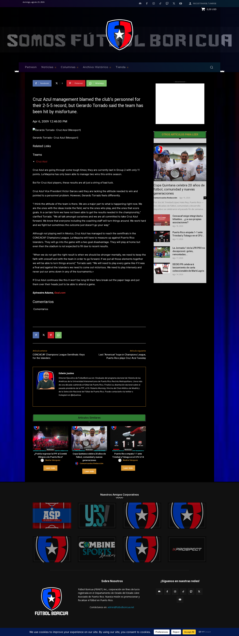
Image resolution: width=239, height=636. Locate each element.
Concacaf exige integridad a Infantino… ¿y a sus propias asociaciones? (188, 219)
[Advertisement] (180, 103)
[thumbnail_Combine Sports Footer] (97, 549)
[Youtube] (180, 3)
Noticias (50, 449)
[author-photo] (43, 460)
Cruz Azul (41, 161)
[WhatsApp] (58, 335)
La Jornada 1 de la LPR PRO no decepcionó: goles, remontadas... (189, 251)
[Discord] (140, 3)
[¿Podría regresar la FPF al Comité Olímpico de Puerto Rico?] (50, 438)
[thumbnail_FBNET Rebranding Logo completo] (142, 516)
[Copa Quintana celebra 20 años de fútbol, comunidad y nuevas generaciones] (89, 438)
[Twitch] (167, 3)
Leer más (50, 468)
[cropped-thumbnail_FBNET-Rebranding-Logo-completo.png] (187, 516)
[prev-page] (156, 281)
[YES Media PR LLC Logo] (97, 516)
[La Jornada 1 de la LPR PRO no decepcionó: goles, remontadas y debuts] (162, 252)
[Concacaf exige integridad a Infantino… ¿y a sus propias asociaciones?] (162, 220)
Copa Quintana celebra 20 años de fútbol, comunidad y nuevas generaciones (89, 457)
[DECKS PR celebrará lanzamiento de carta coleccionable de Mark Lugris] (162, 268)
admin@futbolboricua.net (121, 607)
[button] (211, 67)
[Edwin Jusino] (45, 386)
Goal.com (60, 292)
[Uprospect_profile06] (187, 549)
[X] (174, 3)
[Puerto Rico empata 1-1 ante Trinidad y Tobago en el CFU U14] (128, 438)
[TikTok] (160, 3)
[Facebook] (146, 3)
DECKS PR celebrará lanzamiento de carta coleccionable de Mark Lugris (188, 267)
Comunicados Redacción (91, 463)
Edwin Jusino (66, 373)
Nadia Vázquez (52, 460)
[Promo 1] (52, 516)
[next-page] (161, 281)
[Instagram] (153, 3)
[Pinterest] (51, 335)
